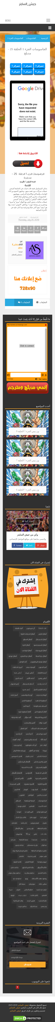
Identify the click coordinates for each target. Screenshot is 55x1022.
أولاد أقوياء (16, 739)
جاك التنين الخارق (28, 867)
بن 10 (28, 834)
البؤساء (44, 789)
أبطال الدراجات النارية (28, 634)
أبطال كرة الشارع (26, 656)
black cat (42, 628)
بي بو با (34, 839)
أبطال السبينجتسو (40, 645)
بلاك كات (43, 834)
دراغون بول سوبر (14, 873)
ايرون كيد (43, 817)
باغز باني (24, 823)
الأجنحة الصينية (27, 767)
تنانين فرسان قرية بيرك (19, 851)
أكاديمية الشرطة (40, 717)
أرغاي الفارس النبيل (40, 689)
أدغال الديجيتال (28, 684)
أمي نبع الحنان (41, 734)
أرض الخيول (15, 684)
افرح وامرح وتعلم (40, 762)
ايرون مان (33, 817)
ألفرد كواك (42, 723)
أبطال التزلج (42, 634)
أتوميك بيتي (30, 667)
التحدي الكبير (41, 795)
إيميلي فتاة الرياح (19, 750)
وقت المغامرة (18, 901)
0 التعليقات (25, 302)
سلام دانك (42, 884)
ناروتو (12, 895)
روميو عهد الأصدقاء (39, 878)
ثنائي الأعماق (42, 867)
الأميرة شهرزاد (29, 784)
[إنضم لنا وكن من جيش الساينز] (27, 288)
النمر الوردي (29, 812)
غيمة (11, 889)
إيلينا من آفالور (34, 750)
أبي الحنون (42, 667)
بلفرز (35, 834)
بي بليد (43, 839)
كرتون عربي (22, 895)
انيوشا (19, 812)
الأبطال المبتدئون (24, 762)
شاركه (37, 230)
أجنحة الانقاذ (41, 673)
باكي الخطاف (41, 828)
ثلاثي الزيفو (17, 862)
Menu (8, 20)
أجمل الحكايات (17, 667)
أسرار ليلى (14, 695)
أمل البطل (23, 728)
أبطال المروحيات (40, 650)
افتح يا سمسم (16, 756)
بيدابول (43, 845)
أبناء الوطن (23, 662)
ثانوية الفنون (29, 862)
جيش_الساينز (27, 4)
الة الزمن (17, 789)
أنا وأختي (29, 734)
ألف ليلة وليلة (16, 717)
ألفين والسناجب (29, 723)
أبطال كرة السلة (41, 656)
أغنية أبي (26, 706)
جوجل (42, 545)
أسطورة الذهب (40, 700)
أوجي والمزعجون (30, 739)
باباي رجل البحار (21, 817)
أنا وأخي (19, 734)
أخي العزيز (19, 678)
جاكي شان (14, 867)
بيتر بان (13, 839)
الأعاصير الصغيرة (40, 778)
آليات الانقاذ (19, 628)
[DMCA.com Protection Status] (27, 1018)
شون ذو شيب (41, 889)
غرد (45, 228)
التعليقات (43, 302)
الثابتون (22, 795)
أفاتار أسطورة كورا (24, 712)
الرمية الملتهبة (29, 801)
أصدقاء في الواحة (40, 706)
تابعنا (30, 545)
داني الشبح (42, 873)
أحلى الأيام (30, 678)
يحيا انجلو (33, 906)
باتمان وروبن (35, 823)
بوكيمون (19, 834)
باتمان (44, 823)
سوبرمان (32, 884)
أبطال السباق (27, 639)
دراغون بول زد (29, 873)
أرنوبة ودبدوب (41, 695)
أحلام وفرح (42, 678)
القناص (31, 806)
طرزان (18, 889)
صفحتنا (19, 545)
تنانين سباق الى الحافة (38, 851)
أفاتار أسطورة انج (40, 712)
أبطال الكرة (26, 645)
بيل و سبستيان (32, 845)
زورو (26, 878)
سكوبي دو (17, 878)
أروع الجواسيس (26, 695)
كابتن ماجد (34, 895)
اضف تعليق (23, 217)
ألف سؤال (27, 717)
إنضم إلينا (29, 521)
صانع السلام (28, 889)
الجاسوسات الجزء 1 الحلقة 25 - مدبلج (27, 51)
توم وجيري (32, 856)
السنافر (18, 801)
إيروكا (44, 750)
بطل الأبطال (19, 828)
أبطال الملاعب (27, 650)
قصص (44, 895)
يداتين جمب (22, 906)
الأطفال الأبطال (17, 773)
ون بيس (43, 906)
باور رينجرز (30, 828)
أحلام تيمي (29, 673)
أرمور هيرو (26, 689)
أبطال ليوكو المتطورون (38, 662)
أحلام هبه (17, 673)
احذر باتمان (29, 756)
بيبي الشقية (23, 839)
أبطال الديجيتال (41, 639)
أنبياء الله (43, 739)
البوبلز (26, 789)
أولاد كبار (43, 745)
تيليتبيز (21, 856)
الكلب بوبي (21, 806)
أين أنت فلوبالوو (30, 745)
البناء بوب (34, 789)
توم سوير (43, 856)
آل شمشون (31, 628)
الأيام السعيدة (15, 784)
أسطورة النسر (27, 700)
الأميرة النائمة (42, 784)
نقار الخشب (42, 901)
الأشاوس (29, 773)
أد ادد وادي (41, 684)
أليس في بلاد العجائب (38, 728)
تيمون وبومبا (41, 862)
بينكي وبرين (19, 845)
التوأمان (30, 795)
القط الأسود (42, 806)
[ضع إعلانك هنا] (27, 279)
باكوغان (14, 823)
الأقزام (29, 778)
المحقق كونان (41, 812)
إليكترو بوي (18, 745)
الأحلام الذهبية (41, 773)
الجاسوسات (34, 217)
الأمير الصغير (19, 778)
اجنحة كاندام (41, 756)
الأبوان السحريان (41, 767)
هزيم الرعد (31, 901)
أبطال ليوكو (13, 656)
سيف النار (22, 884)
